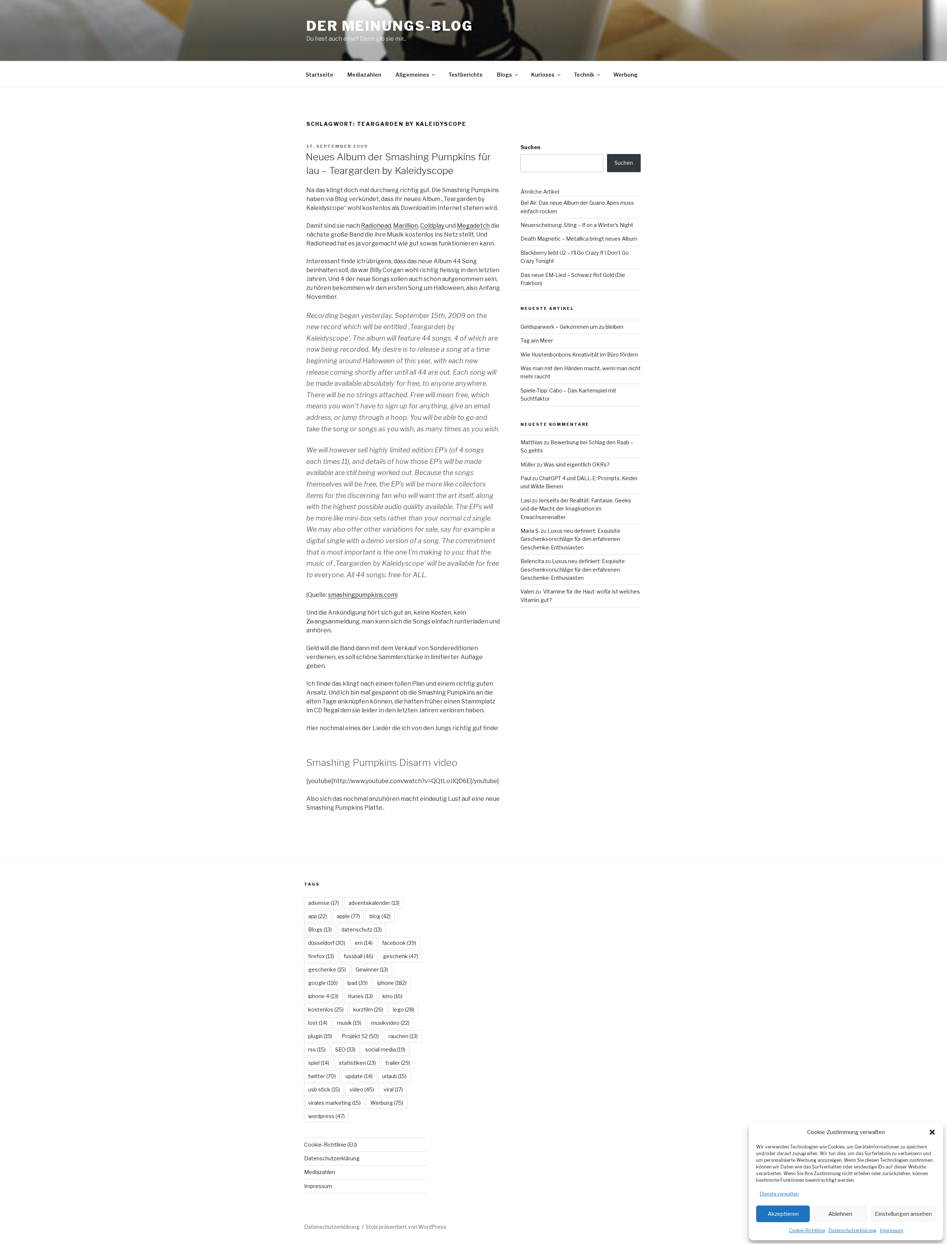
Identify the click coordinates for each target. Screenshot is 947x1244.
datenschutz (361, 929)
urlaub (394, 1076)
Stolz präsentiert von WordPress (405, 1227)
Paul (525, 478)
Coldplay (432, 225)
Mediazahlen (364, 74)
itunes (360, 996)
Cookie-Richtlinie (807, 1230)
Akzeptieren (783, 1214)
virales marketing (334, 1103)
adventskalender (374, 903)
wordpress (326, 1116)
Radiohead (376, 225)
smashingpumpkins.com (362, 594)
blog (380, 916)
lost (317, 1023)
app (317, 916)
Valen (527, 591)
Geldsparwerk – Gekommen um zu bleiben (571, 327)
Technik (584, 74)
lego (403, 1009)
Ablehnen (840, 1214)
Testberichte (465, 74)
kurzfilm (368, 1009)
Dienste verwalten (779, 1194)
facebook (399, 943)
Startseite (319, 74)
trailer (397, 1063)
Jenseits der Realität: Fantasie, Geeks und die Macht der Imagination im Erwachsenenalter (575, 508)
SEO (345, 1049)
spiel (318, 1063)
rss (317, 1049)
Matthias (531, 442)
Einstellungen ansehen (903, 1214)
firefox (321, 956)
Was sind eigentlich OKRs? (576, 464)
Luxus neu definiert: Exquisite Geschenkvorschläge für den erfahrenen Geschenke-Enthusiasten (570, 539)
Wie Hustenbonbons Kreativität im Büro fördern (579, 354)
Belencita (532, 561)
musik (349, 1023)
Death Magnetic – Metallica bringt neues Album (578, 238)
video (362, 1089)
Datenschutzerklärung (852, 1230)
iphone (392, 983)
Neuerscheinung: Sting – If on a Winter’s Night (576, 225)
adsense (323, 903)
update (359, 1076)
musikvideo (390, 1023)
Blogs (504, 74)
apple (348, 916)
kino (392, 996)
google (323, 983)
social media (385, 1049)
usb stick (324, 1089)
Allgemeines (412, 74)
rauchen (403, 1036)
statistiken (357, 1063)
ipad (357, 983)
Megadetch (473, 225)
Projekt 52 (360, 1036)
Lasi (525, 500)
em (364, 943)
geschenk (400, 956)
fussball (358, 956)
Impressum (891, 1230)
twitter (322, 1076)
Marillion (405, 225)
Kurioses (543, 74)
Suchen (530, 147)
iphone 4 (323, 996)
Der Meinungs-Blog (389, 26)
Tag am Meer (536, 340)
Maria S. (530, 531)
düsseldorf (326, 943)
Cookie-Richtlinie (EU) (330, 1144)
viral (393, 1089)
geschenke (327, 969)
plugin (320, 1036)
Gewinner (371, 969)
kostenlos (326, 1009)
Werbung (625, 74)
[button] (932, 1132)
